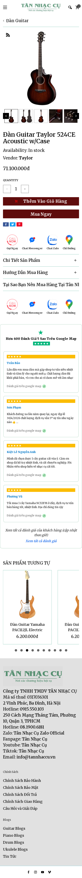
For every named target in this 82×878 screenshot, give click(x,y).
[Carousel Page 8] (55, 650)
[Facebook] (6, 224)
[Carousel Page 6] (44, 650)
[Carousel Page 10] (66, 650)
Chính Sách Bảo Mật (20, 787)
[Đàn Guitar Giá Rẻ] (41, 7)
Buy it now (41, 214)
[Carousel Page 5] (38, 650)
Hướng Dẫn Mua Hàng (25, 272)
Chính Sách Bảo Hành (22, 780)
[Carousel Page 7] (49, 650)
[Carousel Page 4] (32, 650)
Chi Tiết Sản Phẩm (21, 260)
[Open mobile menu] (5, 7)
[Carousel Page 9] (60, 650)
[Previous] (6, 116)
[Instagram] (35, 872)
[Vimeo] (49, 872)
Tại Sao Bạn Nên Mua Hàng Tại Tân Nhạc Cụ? (41, 284)
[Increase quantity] (25, 189)
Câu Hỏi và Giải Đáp (20, 808)
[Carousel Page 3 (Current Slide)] (27, 650)
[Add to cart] (41, 201)
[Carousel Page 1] (16, 650)
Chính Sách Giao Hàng (23, 801)
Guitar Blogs (14, 828)
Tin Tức (9, 856)
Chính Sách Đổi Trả (20, 794)
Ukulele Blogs (15, 849)
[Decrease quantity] (7, 189)
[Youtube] (42, 872)
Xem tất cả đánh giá (41, 541)
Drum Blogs (13, 842)
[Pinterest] (19, 224)
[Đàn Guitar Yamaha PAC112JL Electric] (27, 594)
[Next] (76, 116)
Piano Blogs (13, 835)
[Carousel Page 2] (21, 650)
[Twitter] (13, 224)
